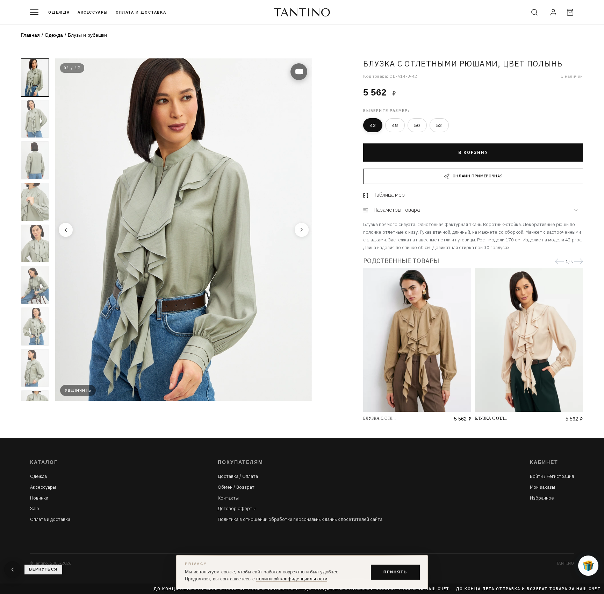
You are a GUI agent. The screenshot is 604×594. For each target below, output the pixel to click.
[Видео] (298, 71)
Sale (34, 508)
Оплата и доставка (141, 12)
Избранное (542, 498)
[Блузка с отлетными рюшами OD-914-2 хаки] (417, 339)
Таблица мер (389, 194)
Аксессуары (93, 12)
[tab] (473, 210)
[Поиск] (534, 12)
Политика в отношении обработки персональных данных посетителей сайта (300, 519)
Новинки (39, 498)
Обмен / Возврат (236, 487)
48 (395, 125)
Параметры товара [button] (397, 209)
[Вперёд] (302, 230)
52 (439, 125)
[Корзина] (570, 12)
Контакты (228, 498)
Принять (395, 572)
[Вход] (553, 12)
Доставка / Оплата (238, 476)
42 (373, 125)
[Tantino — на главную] (302, 12)
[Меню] (34, 12)
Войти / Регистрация (552, 476)
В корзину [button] (473, 152)
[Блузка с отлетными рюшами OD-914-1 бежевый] (529, 339)
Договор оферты (237, 508)
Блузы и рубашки (87, 35)
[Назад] (66, 230)
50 (417, 125)
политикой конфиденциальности (291, 579)
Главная (30, 35)
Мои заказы (542, 487)
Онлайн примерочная (478, 176)
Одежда (59, 12)
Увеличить (78, 390)
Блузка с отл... (379, 418)
